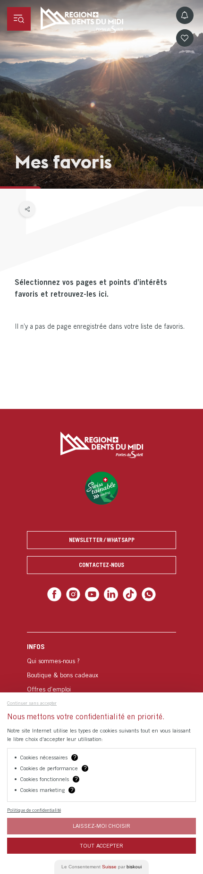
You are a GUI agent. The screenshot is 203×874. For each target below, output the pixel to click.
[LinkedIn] (110, 593)
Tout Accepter (101, 845)
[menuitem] (101, 680)
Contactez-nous (101, 564)
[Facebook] (58, 593)
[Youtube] (92, 593)
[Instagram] (75, 593)
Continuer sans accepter (32, 703)
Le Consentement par (101, 866)
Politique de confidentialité (34, 810)
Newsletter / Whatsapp (102, 539)
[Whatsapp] (144, 593)
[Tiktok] (127, 593)
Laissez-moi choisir (101, 825)
